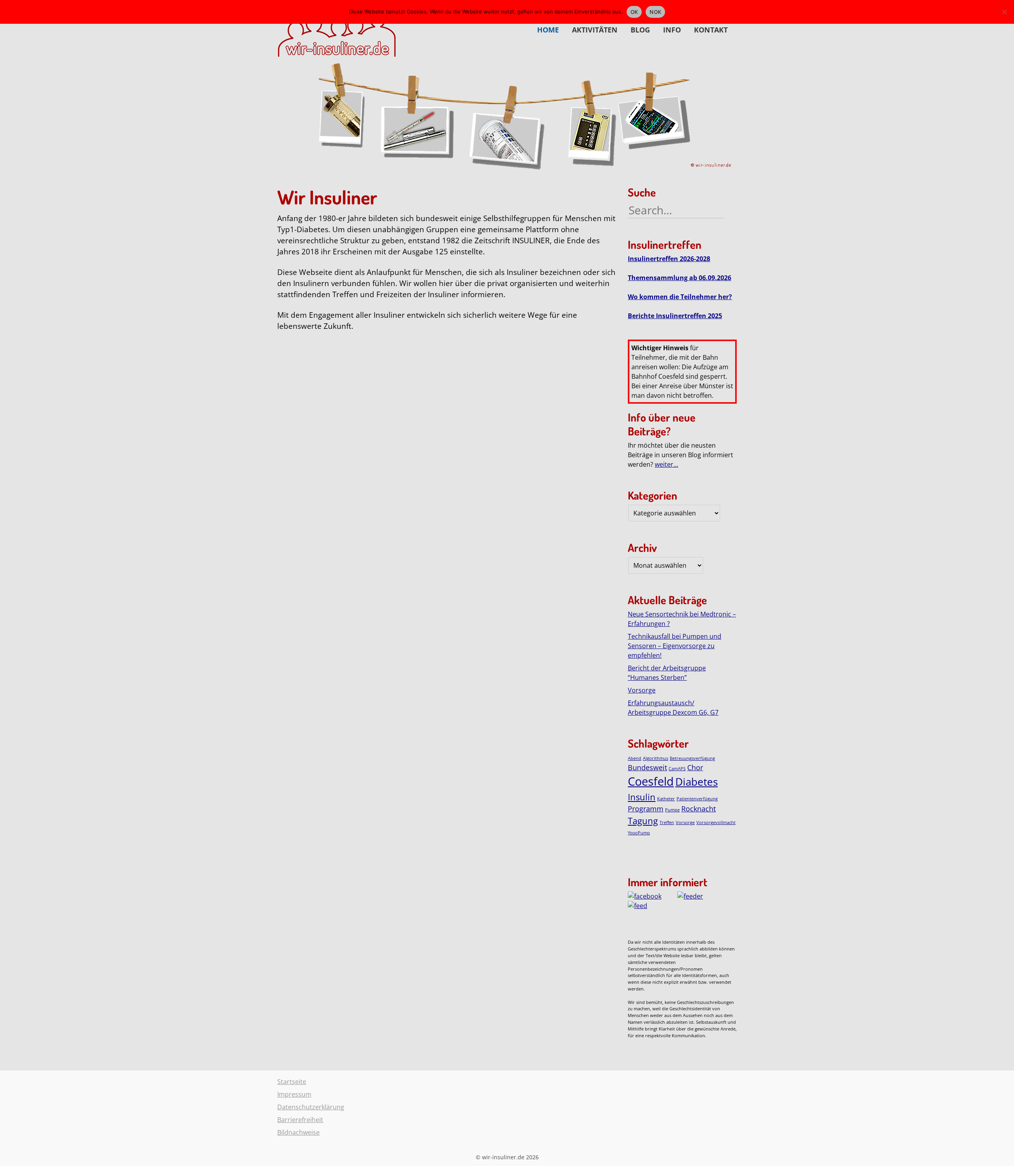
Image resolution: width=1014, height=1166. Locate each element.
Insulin (642, 797)
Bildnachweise (298, 1132)
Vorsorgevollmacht (716, 822)
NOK (655, 12)
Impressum (294, 1094)
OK (634, 12)
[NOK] (1004, 12)
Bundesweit (647, 767)
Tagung (643, 821)
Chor (695, 767)
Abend (634, 758)
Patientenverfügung (697, 799)
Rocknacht (698, 808)
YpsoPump (639, 833)
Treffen (666, 822)
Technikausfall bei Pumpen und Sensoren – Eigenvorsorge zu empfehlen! (674, 646)
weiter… (666, 464)
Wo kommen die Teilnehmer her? (680, 296)
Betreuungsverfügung (692, 758)
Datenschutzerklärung (310, 1107)
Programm (645, 808)
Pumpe (672, 810)
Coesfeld (651, 781)
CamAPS (677, 768)
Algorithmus (655, 758)
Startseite (291, 1081)
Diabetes (696, 782)
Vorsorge (642, 690)
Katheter (666, 799)
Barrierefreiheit (300, 1119)
